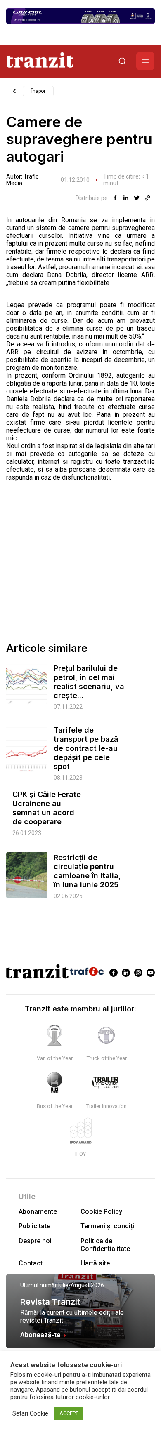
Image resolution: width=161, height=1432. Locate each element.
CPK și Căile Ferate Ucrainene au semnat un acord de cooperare (46, 808)
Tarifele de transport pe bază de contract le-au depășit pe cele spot (86, 748)
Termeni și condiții (108, 1226)
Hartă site (95, 1263)
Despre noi (35, 1241)
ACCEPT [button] (68, 1413)
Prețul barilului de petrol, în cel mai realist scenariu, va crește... (89, 682)
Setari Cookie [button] (30, 1413)
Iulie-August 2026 (81, 1285)
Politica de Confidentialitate (105, 1245)
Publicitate (34, 1226)
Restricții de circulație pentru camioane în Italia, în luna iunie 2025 (87, 871)
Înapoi (38, 91)
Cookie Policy (101, 1212)
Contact (31, 1263)
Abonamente (38, 1212)
